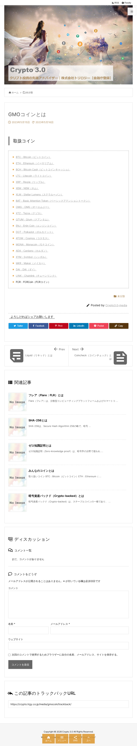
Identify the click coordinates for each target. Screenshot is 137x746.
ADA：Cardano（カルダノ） (32, 250)
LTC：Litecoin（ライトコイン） (34, 175)
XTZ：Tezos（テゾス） (29, 213)
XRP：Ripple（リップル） (30, 181)
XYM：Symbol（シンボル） (31, 256)
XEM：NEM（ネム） (27, 188)
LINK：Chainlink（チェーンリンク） (36, 275)
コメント (13, 587)
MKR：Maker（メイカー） (31, 263)
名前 (11, 623)
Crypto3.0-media (116, 305)
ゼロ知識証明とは (40, 445)
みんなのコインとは (41, 470)
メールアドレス (60, 623)
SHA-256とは (38, 420)
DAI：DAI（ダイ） (26, 269)
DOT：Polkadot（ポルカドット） (35, 231)
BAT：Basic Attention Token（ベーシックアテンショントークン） (53, 200)
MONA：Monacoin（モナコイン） (35, 244)
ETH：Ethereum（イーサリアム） (35, 163)
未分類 (29, 92)
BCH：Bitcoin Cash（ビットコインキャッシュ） (43, 169)
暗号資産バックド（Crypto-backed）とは (56, 496)
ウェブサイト (15, 639)
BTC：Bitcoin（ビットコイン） (33, 156)
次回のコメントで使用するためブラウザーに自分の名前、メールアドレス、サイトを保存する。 (65, 654)
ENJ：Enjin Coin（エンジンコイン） (36, 225)
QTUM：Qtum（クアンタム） (33, 219)
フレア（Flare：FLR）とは (46, 395)
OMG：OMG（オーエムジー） (33, 206)
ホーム (15, 92)
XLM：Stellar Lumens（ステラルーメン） (39, 194)
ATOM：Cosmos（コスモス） (33, 238)
